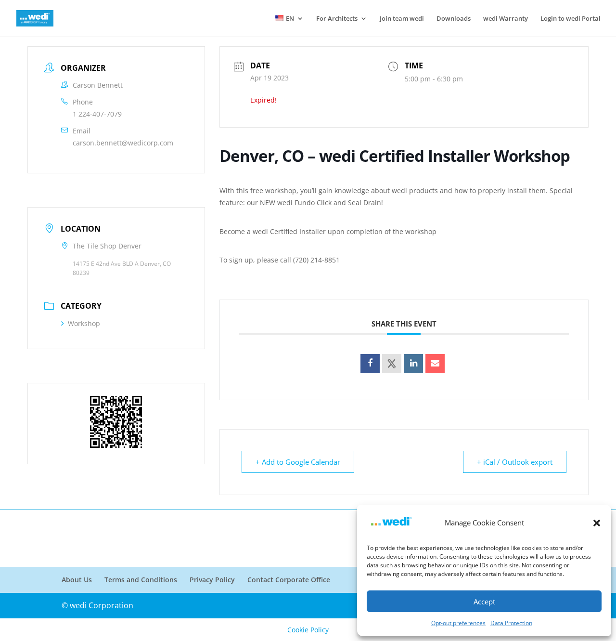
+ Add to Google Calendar (298, 462)
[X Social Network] (391, 363)
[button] (597, 523)
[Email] (435, 363)
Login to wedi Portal (570, 19)
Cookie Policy (308, 629)
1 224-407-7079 (97, 113)
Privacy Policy (212, 579)
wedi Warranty (505, 19)
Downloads (453, 19)
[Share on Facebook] (370, 363)
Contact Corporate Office (288, 579)
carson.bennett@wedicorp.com (123, 142)
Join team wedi (402, 19)
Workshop (84, 323)
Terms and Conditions (140, 579)
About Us (77, 579)
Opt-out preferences (458, 623)
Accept (484, 601)
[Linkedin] (413, 363)
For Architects (337, 19)
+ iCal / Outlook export (514, 462)
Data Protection (511, 623)
